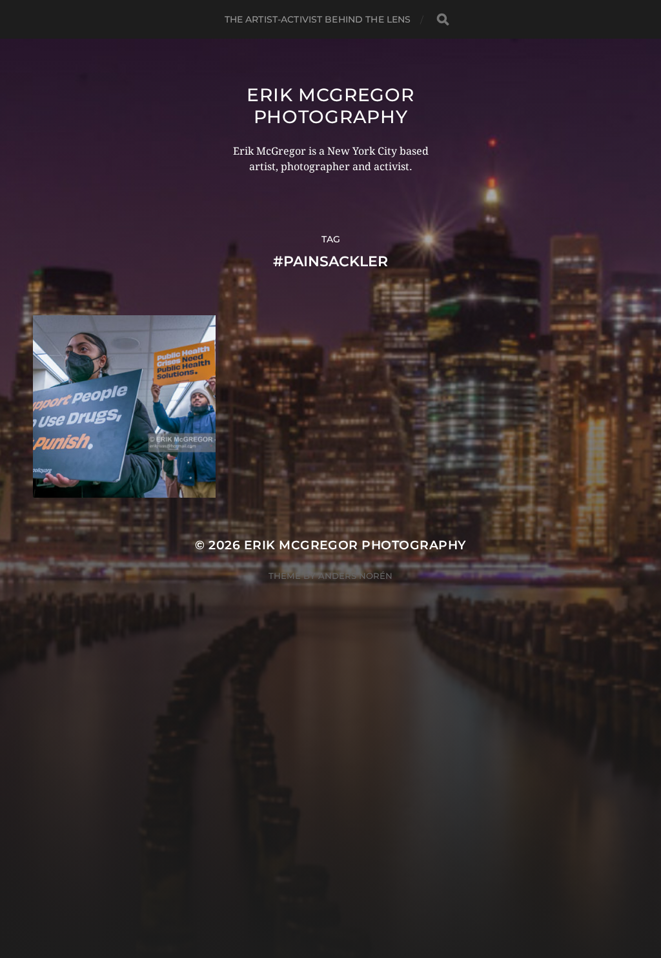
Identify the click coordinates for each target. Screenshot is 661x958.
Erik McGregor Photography (330, 106)
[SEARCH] (442, 20)
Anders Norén (355, 576)
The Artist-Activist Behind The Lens (318, 19)
